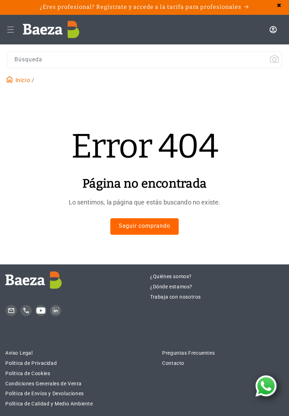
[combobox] (144, 60)
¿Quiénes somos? (171, 276)
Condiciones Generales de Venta (43, 383)
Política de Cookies (27, 373)
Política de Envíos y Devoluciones (44, 393)
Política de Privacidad (31, 363)
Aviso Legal (19, 353)
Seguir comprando (144, 225)
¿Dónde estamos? (171, 286)
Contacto (173, 363)
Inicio (22, 80)
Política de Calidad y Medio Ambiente (49, 403)
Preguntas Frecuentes (188, 353)
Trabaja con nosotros (175, 297)
